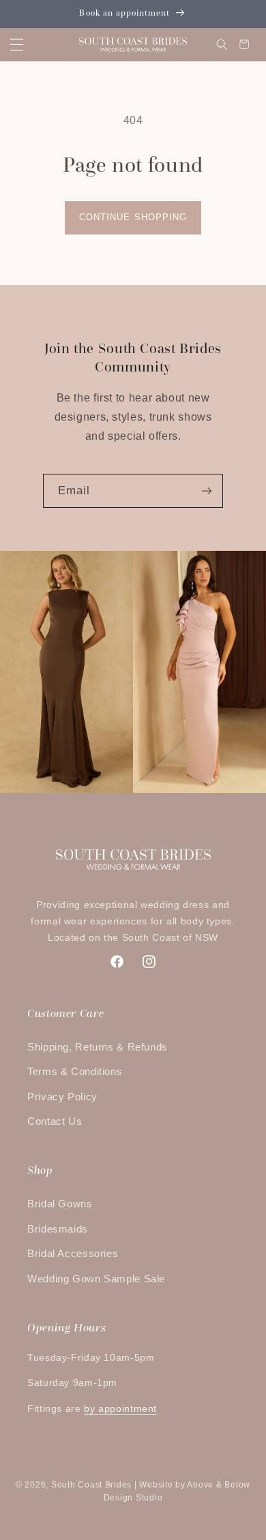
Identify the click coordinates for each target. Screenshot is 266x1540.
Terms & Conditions (74, 1071)
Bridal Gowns (60, 1203)
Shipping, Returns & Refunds (97, 1047)
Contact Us (54, 1121)
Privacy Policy (62, 1096)
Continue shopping (133, 217)
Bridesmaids (57, 1229)
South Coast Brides (91, 1485)
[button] (16, 44)
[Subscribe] (206, 490)
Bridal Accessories (72, 1253)
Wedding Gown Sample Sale (96, 1278)
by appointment (120, 1409)
